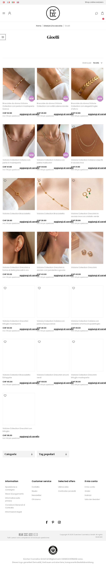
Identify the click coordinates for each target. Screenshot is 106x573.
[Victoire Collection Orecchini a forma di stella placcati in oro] (19, 248)
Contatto (36, 487)
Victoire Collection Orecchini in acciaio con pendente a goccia (51, 268)
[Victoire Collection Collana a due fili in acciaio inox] (87, 140)
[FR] (8, 2)
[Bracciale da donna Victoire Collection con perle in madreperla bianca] (19, 84)
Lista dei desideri (92, 499)
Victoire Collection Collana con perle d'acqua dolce (51, 322)
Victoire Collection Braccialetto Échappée (16, 376)
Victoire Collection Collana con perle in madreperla (16, 161)
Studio (34, 491)
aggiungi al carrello (29, 114)
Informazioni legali (13, 512)
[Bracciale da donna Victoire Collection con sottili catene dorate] (53, 84)
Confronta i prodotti (67, 491)
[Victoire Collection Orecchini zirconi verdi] (53, 355)
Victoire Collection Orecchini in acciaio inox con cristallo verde (85, 215)
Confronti (5, 74)
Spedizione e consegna (11, 488)
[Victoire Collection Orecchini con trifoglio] (19, 409)
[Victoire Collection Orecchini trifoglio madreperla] (19, 301)
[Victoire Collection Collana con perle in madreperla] (19, 140)
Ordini (87, 491)
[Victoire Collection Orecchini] (87, 248)
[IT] (13, 2)
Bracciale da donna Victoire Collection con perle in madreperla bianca (18, 106)
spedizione (45, 537)
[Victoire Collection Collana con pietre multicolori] (53, 140)
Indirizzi (88, 495)
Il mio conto (90, 487)
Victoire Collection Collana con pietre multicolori (51, 161)
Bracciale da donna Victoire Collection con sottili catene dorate (52, 104)
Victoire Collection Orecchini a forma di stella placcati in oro (16, 268)
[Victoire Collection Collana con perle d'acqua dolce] (53, 301)
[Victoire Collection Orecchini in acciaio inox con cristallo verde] (87, 194)
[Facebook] (46, 522)
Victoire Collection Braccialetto (16, 213)
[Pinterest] (53, 522)
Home (38, 26)
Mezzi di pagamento (14, 494)
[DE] (4, 2)
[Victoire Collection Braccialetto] (19, 194)
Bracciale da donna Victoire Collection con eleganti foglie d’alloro (84, 106)
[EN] (18, 2)
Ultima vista (63, 487)
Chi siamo (36, 499)
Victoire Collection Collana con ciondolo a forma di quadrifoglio (85, 322)
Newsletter (36, 495)
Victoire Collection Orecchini (84, 267)
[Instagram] (59, 522)
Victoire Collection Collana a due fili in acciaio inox (87, 161)
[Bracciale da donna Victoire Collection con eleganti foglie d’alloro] (87, 84)
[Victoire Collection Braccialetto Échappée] (19, 355)
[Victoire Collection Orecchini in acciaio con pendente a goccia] (53, 248)
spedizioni (16, 116)
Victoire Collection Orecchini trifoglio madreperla (15, 322)
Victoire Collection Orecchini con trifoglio (17, 430)
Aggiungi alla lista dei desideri (5, 70)
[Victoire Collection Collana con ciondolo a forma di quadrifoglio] (87, 301)
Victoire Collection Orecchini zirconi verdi (53, 376)
